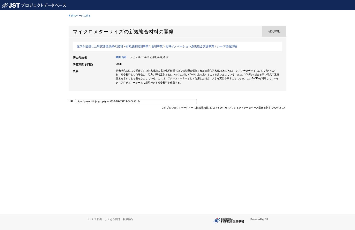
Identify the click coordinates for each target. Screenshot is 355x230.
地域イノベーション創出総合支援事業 (189, 46)
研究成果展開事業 (137, 46)
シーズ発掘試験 (227, 46)
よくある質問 (112, 219)
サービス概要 (94, 219)
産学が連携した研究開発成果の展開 (100, 46)
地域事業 (157, 46)
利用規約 (128, 219)
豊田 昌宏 (121, 57)
